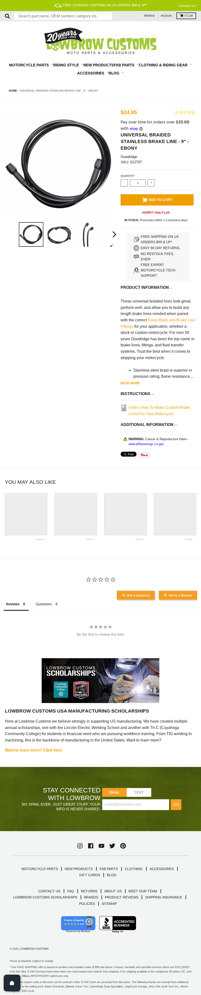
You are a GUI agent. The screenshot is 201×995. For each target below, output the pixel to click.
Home (13, 90)
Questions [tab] (44, 604)
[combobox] (63, 16)
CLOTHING (134, 869)
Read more (130, 383)
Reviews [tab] (12, 604)
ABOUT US (113, 891)
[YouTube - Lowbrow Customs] (101, 846)
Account (166, 15)
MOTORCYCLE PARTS (40, 869)
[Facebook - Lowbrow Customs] (91, 846)
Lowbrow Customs (34, 948)
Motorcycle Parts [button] (29, 65)
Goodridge (129, 157)
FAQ (70, 891)
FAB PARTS (109, 869)
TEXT (138, 792)
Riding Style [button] (66, 65)
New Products (98, 65)
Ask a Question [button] (138, 595)
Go (176, 804)
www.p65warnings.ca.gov (146, 444)
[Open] (12, 983)
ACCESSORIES (162, 869)
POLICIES (87, 904)
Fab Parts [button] (124, 65)
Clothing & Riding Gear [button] (163, 65)
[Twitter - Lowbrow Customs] (112, 846)
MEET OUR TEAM (142, 891)
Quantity (128, 175)
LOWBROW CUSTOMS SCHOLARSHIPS (45, 897)
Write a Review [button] (180, 595)
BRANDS (91, 897)
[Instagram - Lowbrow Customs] (80, 846)
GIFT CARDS (89, 875)
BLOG (111, 875)
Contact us (186, 6)
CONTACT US (49, 891)
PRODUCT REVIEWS (121, 897)
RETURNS (89, 891)
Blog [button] (114, 73)
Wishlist (149, 15)
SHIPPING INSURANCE (163, 897)
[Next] (113, 234)
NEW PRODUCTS (79, 869)
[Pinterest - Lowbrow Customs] (123, 846)
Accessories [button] (91, 73)
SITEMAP (109, 904)
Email (114, 792)
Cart (189, 15)
